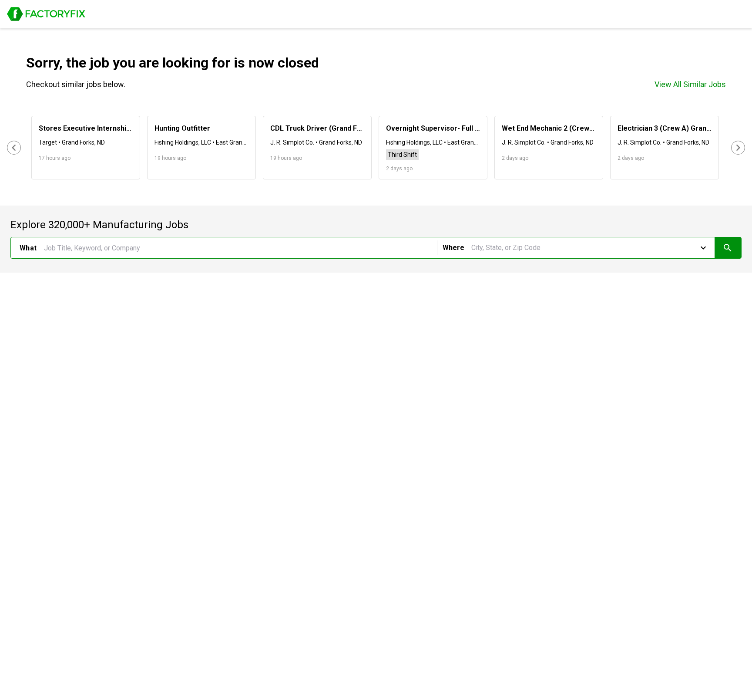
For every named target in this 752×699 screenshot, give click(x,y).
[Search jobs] (728, 247)
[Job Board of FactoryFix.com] (46, 14)
